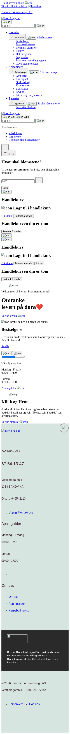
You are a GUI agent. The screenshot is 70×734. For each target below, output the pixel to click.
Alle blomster (44, 37)
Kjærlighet (22, 79)
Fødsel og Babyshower (29, 95)
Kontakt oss (25, 512)
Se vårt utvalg (9, 315)
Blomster (14, 32)
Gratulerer (21, 75)
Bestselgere (22, 41)
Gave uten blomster (27, 63)
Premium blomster (26, 47)
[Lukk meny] (6, 22)
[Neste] (17, 353)
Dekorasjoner (23, 54)
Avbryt (39, 263)
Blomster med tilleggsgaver (31, 60)
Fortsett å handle (23, 216)
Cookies (34, 704)
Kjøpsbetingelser (19, 610)
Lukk (5, 188)
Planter (20, 50)
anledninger (15, 133)
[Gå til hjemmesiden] (10, 430)
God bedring (23, 82)
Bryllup (20, 91)
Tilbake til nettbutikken (14, 6)
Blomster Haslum (26, 107)
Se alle (5, 346)
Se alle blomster (10, 421)
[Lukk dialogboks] (6, 239)
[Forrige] (6, 353)
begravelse (15, 136)
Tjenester (14, 98)
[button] (64, 428)
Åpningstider (17, 603)
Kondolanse (22, 85)
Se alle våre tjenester (48, 103)
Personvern (16, 704)
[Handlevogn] (6, 192)
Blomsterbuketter (25, 44)
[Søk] (40, 26)
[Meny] (5, 147)
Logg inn (14, 18)
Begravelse (22, 57)
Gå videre (7, 215)
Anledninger (16, 66)
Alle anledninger (48, 72)
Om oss (13, 596)
